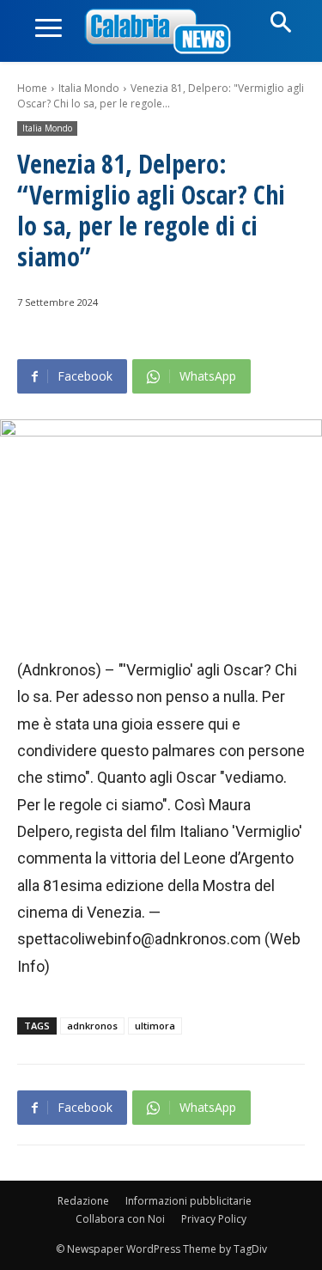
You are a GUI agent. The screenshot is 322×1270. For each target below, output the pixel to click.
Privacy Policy (213, 1219)
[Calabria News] (161, 32)
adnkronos (92, 1025)
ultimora (155, 1025)
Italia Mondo (88, 88)
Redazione (83, 1201)
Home (32, 88)
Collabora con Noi (120, 1219)
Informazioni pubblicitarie (188, 1201)
